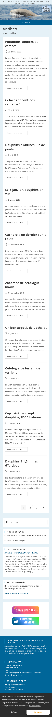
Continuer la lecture (17, 88)
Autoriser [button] (38, 712)
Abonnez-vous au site (14, 689)
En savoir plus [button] (35, 706)
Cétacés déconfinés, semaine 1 (20, 102)
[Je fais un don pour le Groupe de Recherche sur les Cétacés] (26, 610)
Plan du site (10, 670)
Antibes (13, 33)
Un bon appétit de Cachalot (26, 328)
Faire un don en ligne (16, 540)
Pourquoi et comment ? (15, 684)
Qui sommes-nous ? (13, 665)
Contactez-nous (11, 667)
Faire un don (10, 687)
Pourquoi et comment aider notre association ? (25, 536)
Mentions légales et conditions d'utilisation (23, 672)
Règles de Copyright (13, 675)
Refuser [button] (14, 712)
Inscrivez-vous (13, 586)
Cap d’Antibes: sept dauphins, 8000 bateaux (23, 415)
